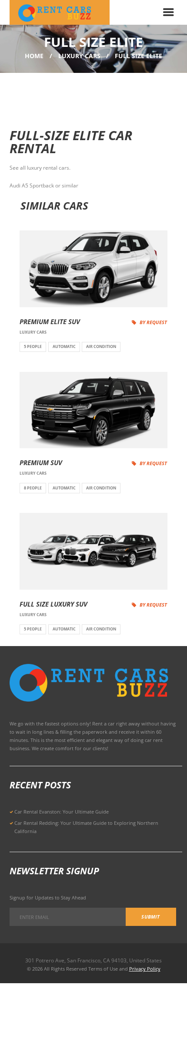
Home (34, 56)
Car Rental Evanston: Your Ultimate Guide (61, 811)
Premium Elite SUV (50, 321)
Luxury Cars (79, 56)
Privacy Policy (144, 968)
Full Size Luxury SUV (53, 604)
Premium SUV (41, 462)
